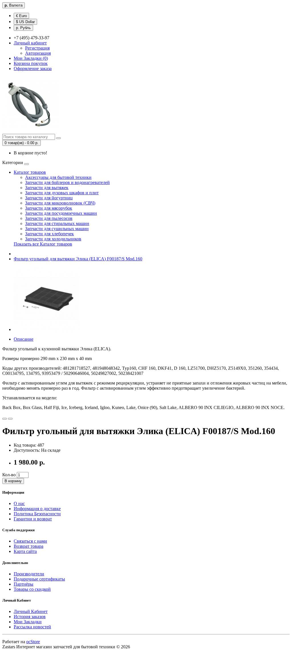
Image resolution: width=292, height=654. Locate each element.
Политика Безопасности (37, 513)
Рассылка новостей (32, 626)
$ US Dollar (25, 22)
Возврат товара (28, 546)
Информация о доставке (37, 508)
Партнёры (23, 584)
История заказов (30, 616)
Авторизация (38, 53)
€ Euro (21, 16)
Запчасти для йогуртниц (49, 197)
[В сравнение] (10, 419)
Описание (23, 339)
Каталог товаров (30, 172)
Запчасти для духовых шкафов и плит (62, 192)
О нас (19, 503)
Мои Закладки (28, 621)
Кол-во (9, 474)
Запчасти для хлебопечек (49, 233)
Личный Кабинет (31, 611)
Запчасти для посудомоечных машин (61, 213)
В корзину (13, 481)
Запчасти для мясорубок (48, 208)
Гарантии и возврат (33, 518)
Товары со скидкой (32, 589)
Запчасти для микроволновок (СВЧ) (60, 203)
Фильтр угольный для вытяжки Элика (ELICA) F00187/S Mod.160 (78, 258)
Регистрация (37, 48)
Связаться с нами (30, 541)
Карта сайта (25, 551)
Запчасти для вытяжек (46, 187)
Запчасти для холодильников (53, 238)
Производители (29, 573)
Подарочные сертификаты (39, 579)
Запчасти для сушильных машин (57, 228)
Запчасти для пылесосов (48, 218)
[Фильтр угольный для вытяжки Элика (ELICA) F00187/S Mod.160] (46, 329)
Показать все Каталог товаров (43, 244)
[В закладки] (4, 419)
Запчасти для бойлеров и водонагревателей (67, 182)
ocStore (33, 641)
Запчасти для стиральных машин (57, 223)
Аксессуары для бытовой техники (58, 177)
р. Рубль (23, 28)
